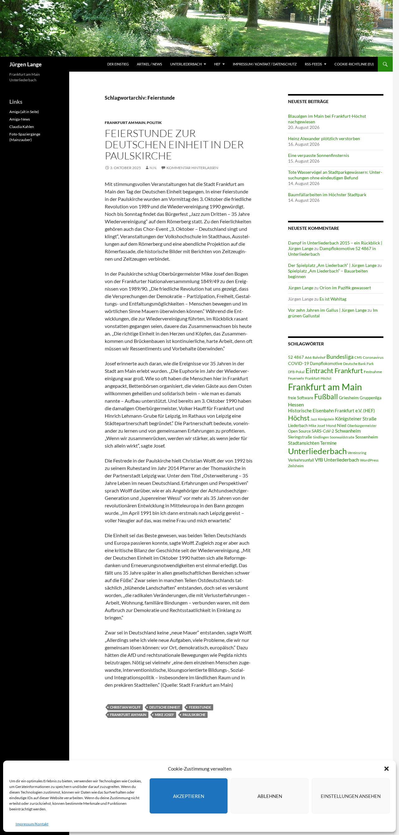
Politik (154, 122)
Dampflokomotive (326, 363)
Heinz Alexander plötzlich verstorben (324, 138)
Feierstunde (200, 707)
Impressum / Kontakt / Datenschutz (265, 64)
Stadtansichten (303, 443)
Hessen (296, 404)
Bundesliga (339, 356)
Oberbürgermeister (362, 426)
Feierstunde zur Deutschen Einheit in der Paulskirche (174, 144)
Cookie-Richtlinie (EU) (354, 64)
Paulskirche (194, 715)
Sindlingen (321, 437)
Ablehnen (269, 796)
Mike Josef (164, 715)
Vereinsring (357, 452)
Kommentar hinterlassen (192, 167)
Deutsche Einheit (164, 707)
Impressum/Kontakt (32, 824)
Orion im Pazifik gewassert (345, 287)
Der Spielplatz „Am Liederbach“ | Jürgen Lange (332, 265)
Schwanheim (348, 431)
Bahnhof (319, 357)
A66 (308, 357)
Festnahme (373, 371)
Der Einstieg (118, 64)
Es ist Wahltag (333, 298)
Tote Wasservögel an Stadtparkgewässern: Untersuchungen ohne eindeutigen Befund (335, 174)
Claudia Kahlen (21, 126)
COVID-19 (298, 363)
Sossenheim (366, 436)
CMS (358, 357)
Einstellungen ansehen (351, 796)
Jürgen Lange (25, 64)
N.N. (153, 167)
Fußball (326, 396)
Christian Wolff (125, 707)
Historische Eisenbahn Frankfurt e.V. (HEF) (331, 410)
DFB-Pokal (296, 372)
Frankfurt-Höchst (318, 378)
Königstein (326, 419)
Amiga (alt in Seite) (24, 111)
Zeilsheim (296, 465)
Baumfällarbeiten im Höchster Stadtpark (327, 194)
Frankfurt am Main (125, 122)
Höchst (299, 418)
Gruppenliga (371, 397)
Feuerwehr (296, 378)
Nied (341, 425)
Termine (328, 443)
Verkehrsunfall (301, 460)
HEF (217, 64)
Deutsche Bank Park (358, 364)
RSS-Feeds (313, 64)
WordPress (369, 460)
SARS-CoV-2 (323, 431)
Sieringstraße (300, 436)
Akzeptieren (188, 796)
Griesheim (349, 397)
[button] (386, 769)
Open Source (299, 431)
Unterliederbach (186, 64)
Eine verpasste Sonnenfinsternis (318, 155)
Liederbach (298, 425)
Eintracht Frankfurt (334, 370)
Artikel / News (149, 64)
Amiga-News (19, 119)
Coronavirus (373, 357)
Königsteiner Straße (356, 418)
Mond (331, 425)
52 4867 (296, 357)
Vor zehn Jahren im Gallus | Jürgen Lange (327, 310)
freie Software (300, 397)
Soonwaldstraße (342, 437)
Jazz (313, 419)
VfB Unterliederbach (337, 460)
